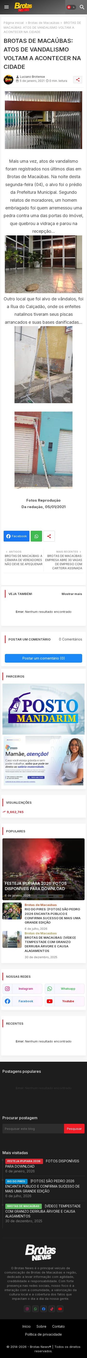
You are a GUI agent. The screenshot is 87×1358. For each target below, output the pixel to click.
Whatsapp (36, 536)
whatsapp (68, 988)
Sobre (41, 1326)
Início (26, 1326)
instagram (26, 988)
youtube (68, 1001)
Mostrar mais (72, 594)
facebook (26, 1001)
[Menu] (6, 7)
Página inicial (14, 23)
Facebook (19, 536)
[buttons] (27, 1309)
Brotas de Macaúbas (43, 23)
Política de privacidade (43, 1334)
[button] (71, 7)
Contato (58, 1326)
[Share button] (49, 536)
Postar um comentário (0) (43, 658)
